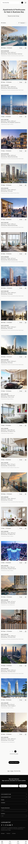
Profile (18, 843)
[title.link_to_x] (1, 825)
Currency (3, 813)
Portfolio (8, 833)
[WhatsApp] (25, 48)
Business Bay (4, 53)
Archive (13, 833)
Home (2, 843)
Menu (26, 843)
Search (10, 843)
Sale (8, 771)
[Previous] (10, 751)
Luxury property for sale (6, 794)
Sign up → (23, 785)
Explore (2, 799)
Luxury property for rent (6, 797)
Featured (22, 22)
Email (20, 48)
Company (3, 802)
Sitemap (2, 833)
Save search (15, 762)
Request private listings (13, 16)
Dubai (11, 771)
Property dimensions (5, 807)
